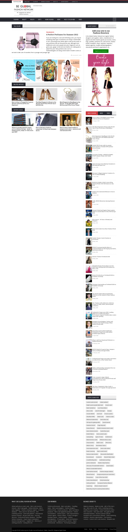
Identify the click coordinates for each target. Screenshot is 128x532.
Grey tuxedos (90, 442)
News (58, 19)
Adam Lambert (104, 402)
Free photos (90, 477)
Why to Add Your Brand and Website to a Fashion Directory (103, 340)
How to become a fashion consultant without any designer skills (46, 129)
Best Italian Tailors (101, 445)
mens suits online (105, 448)
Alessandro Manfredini (107, 454)
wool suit (99, 414)
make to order (110, 416)
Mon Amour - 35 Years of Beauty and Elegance (102, 220)
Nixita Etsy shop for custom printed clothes (98, 489)
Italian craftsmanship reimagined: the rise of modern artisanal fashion (103, 368)
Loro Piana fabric (102, 408)
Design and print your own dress (105, 474)
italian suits (100, 416)
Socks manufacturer (92, 480)
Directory (27, 1)
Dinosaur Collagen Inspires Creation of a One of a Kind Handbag (103, 173)
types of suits (99, 437)
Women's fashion (45, 1)
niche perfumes (91, 483)
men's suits (26, 506)
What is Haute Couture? (101, 486)
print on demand (91, 463)
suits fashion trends (92, 471)
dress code (90, 411)
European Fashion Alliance (105, 483)
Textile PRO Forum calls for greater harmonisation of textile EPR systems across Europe (102, 147)
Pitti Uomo (108, 442)
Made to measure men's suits (105, 428)
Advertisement (64, 1)
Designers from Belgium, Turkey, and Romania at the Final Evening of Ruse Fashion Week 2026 (102, 323)
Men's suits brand (102, 451)
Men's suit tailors (66, 506)
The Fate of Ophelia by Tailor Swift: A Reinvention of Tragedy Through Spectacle (104, 387)
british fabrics (90, 434)
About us (55, 1)
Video (80, 19)
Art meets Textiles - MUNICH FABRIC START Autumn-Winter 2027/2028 (102, 155)
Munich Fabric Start (109, 457)
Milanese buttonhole (92, 419)
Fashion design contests (106, 471)
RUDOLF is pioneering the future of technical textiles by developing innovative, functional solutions (104, 249)
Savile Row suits (104, 431)
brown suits (109, 405)
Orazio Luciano (109, 414)
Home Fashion (49, 19)
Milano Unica (90, 445)
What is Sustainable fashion (94, 468)
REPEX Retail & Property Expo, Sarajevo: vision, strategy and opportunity (103, 350)
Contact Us (75, 1)
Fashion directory (33, 508)
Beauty (24, 19)
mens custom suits (101, 434)
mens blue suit (104, 419)
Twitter (45, 530)
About (90, 529)
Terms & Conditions (103, 529)
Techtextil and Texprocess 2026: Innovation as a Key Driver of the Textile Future (104, 359)
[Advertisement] (82, 10)
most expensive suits (92, 448)
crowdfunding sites (92, 460)
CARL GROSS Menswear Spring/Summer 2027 (103, 201)
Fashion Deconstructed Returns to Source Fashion (103, 192)
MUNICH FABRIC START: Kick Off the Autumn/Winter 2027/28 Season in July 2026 (103, 184)
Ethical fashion (90, 474)
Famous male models (92, 454)
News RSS (51, 530)
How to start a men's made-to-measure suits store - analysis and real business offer (70, 129)
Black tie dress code (92, 439)
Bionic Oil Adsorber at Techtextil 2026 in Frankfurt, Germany (103, 275)
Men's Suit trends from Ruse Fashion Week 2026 (104, 229)
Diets (39, 19)
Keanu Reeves (90, 428)
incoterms (99, 457)
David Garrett (106, 422)
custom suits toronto (92, 402)
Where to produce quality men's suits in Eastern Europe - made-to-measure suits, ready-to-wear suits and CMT (22, 130)
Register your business (101, 51)
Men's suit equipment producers (63, 512)
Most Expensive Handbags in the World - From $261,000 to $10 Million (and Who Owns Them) (70, 103)
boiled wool (109, 437)
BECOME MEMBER (110, 25)
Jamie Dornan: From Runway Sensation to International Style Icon (103, 164)
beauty (109, 411)
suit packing (90, 437)
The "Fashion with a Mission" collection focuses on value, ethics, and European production (103, 304)
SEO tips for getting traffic (93, 422)
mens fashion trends (92, 431)
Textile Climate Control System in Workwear (101, 238)
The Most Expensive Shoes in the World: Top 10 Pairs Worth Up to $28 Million (46, 103)
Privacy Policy (113, 529)
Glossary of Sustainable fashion (95, 465)
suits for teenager (100, 411)
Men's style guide (22, 508)
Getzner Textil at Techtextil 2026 (101, 256)
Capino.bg (89, 486)
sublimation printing (105, 460)
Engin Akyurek (101, 425)
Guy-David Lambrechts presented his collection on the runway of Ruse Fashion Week (103, 295)
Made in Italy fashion (103, 463)
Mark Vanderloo (91, 408)
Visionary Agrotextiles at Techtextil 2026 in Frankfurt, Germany (104, 285)
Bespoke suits (111, 519)
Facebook (40, 530)
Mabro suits (100, 442)
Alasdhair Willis (91, 416)
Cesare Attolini (90, 414)
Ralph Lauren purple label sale (95, 405)
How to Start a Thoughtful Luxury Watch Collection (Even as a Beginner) (22, 103)
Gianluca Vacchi (91, 425)
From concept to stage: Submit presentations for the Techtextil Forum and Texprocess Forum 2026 (104, 378)
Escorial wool (90, 457)
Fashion (16, 19)
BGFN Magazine (17, 1)
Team (95, 529)
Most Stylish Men (69, 19)
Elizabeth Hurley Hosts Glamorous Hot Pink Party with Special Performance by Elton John (103, 267)
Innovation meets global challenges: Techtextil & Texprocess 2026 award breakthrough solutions (102, 332)
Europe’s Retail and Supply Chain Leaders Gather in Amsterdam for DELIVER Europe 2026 (104, 211)
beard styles (110, 465)
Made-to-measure (89, 506)
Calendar (35, 1)
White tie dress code (105, 439)
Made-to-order (99, 506)
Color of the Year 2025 (101, 477)
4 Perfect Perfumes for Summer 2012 (62, 34)
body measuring (104, 480)
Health (32, 19)
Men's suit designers (58, 508)
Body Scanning (90, 451)
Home (85, 529)
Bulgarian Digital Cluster (60, 530)
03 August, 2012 (76, 55)
